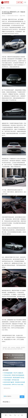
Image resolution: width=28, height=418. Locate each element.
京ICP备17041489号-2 (21, 412)
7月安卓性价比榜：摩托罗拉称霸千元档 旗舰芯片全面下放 (14, 377)
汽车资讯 (8, 8)
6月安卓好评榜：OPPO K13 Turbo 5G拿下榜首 (14, 384)
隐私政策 (5, 412)
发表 (22, 396)
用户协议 (10, 412)
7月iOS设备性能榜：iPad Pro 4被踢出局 (13, 373)
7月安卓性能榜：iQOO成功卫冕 (11, 380)
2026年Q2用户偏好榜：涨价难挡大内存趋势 (14, 382)
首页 (3, 8)
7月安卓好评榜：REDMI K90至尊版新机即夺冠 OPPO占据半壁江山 (14, 375)
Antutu (3, 15)
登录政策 (14, 412)
